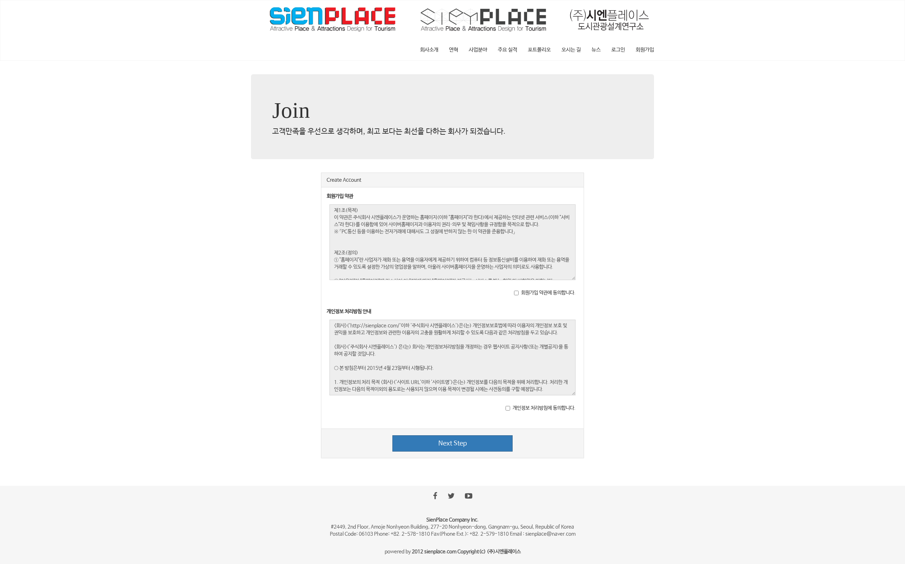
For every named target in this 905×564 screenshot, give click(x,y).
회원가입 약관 (340, 196)
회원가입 (645, 50)
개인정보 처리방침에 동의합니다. (544, 408)
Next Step (452, 443)
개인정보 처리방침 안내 (349, 311)
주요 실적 (507, 50)
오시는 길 (571, 50)
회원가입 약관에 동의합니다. (548, 293)
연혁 (453, 50)
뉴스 (596, 50)
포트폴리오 (539, 50)
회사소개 (429, 50)
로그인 (618, 50)
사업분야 (478, 50)
